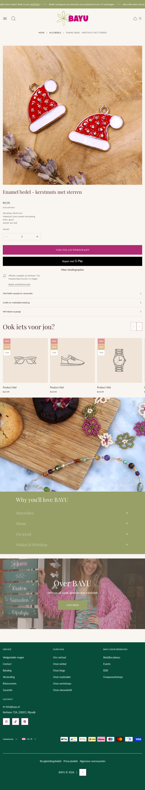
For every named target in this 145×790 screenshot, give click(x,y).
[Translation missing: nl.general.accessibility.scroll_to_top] (82, 772)
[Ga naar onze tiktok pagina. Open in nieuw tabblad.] (15, 721)
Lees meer (72, 604)
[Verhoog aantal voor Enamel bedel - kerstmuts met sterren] (37, 236)
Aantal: (6, 229)
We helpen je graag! (12, 311)
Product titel (9, 387)
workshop (26, 4)
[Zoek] (13, 18)
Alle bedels (55, 33)
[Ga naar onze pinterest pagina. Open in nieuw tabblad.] (24, 721)
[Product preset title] (25, 360)
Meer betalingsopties (72, 269)
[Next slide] (139, 326)
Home (41, 33)
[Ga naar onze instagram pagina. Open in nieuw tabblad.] (6, 721)
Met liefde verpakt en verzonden (18, 293)
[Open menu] (5, 18)
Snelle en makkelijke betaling (16, 302)
